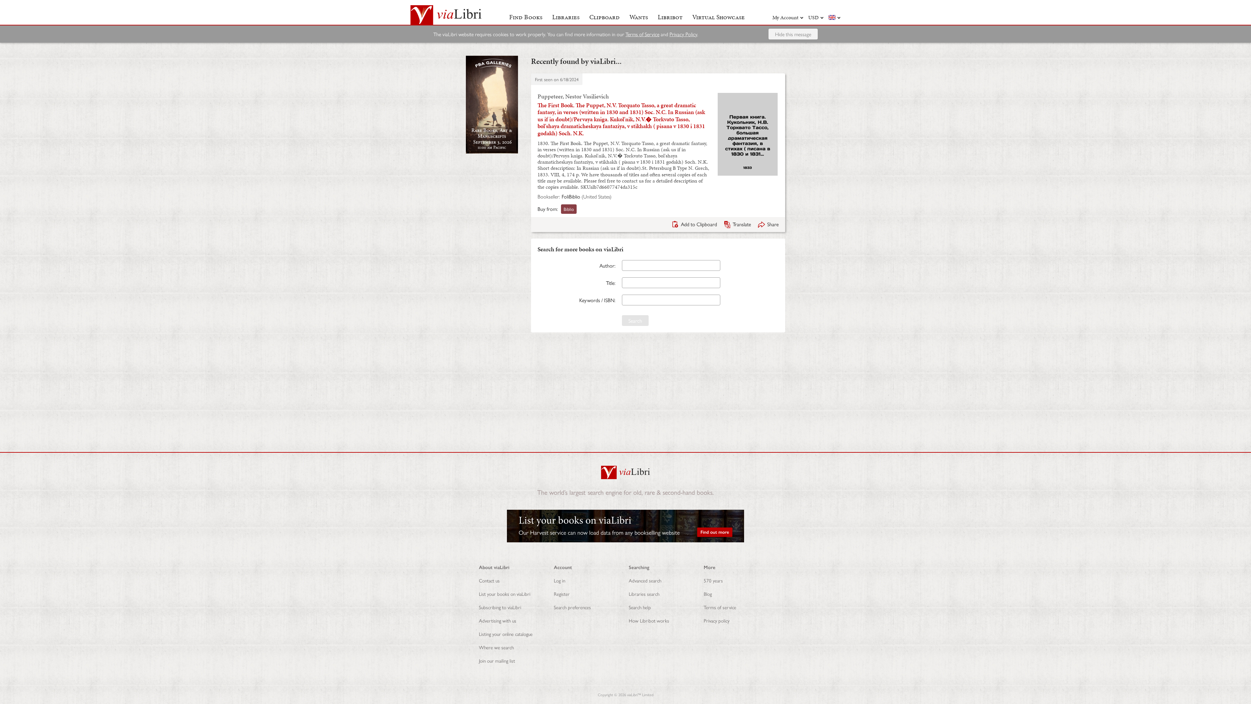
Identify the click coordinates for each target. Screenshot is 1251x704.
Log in (559, 580)
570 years (713, 580)
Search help (640, 607)
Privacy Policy (683, 34)
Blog (708, 593)
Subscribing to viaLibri (500, 607)
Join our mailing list (497, 660)
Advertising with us (497, 620)
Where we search (496, 647)
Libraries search (644, 593)
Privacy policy (716, 620)
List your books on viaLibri (504, 593)
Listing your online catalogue (506, 633)
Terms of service (720, 607)
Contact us (489, 580)
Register (562, 593)
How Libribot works (649, 620)
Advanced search (645, 580)
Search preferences (572, 607)
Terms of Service (642, 34)
